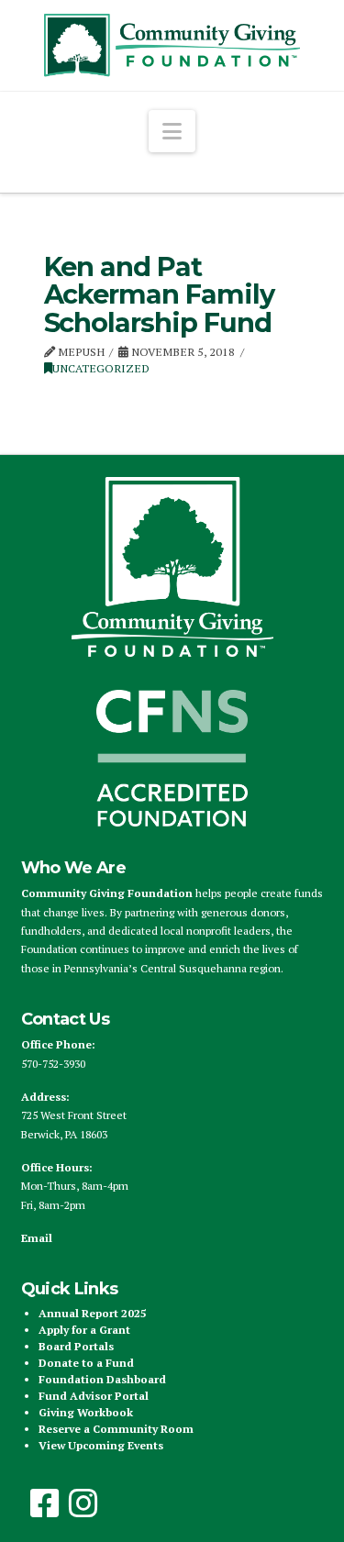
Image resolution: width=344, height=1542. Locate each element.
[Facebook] (45, 1503)
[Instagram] (83, 1503)
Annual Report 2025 (93, 1313)
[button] (172, 131)
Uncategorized (101, 368)
